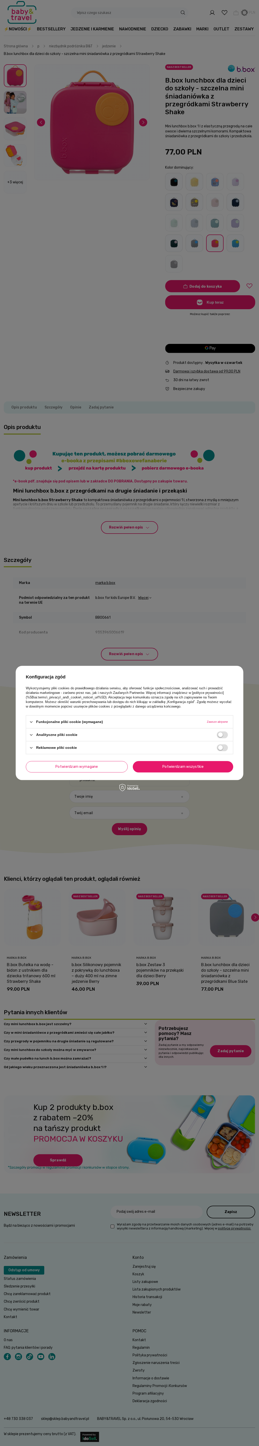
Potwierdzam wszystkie (183, 767)
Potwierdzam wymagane (76, 767)
